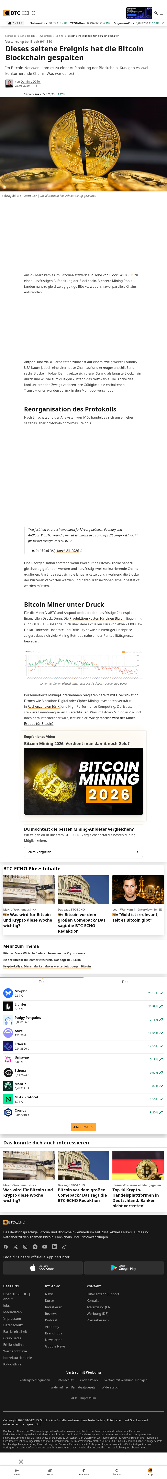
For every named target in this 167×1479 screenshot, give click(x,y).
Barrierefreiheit (15, 1331)
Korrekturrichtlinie (17, 1357)
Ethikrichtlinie (13, 1344)
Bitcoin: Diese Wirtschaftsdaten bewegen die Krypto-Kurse (44, 953)
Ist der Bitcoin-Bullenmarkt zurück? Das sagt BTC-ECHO (42, 960)
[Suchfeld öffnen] (156, 13)
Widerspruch (111, 1387)
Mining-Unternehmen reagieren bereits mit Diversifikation (93, 695)
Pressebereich (98, 1320)
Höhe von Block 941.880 (112, 275)
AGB (74, 1398)
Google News (55, 1346)
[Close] (21, 1462)
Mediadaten (12, 1312)
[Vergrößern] (138, 656)
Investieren (53, 1307)
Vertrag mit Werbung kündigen (125, 1380)
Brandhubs (53, 1333)
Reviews (51, 1313)
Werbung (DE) (97, 1313)
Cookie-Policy (89, 1380)
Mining (59, 36)
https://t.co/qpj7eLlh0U (117, 535)
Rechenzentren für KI (44, 706)
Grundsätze (12, 1338)
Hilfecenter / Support (103, 1294)
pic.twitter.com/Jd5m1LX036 (48, 541)
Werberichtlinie (15, 1351)
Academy (52, 1326)
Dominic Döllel (31, 81)
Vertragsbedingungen (35, 1380)
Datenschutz (13, 1325)
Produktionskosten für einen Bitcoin (97, 618)
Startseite (10, 36)
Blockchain (132, 373)
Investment (45, 36)
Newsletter (53, 1340)
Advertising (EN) (99, 1307)
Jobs (6, 1305)
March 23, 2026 (67, 550)
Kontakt (93, 1300)
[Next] (13, 1458)
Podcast (51, 1320)
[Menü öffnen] (162, 13)
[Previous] (4, 1458)
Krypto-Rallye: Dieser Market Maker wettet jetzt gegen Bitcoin (47, 966)
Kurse (49, 1300)
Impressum (12, 1318)
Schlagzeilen (27, 36)
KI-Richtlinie (12, 1364)
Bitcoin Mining (113, 712)
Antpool (30, 362)
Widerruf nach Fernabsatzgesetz (73, 1387)
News (49, 1294)
